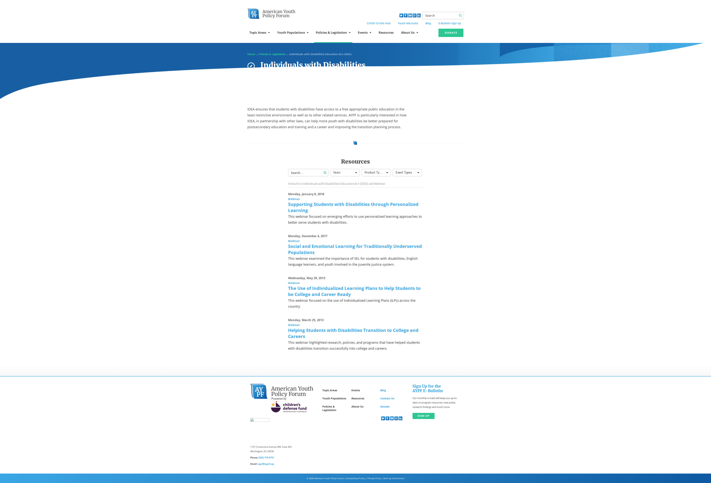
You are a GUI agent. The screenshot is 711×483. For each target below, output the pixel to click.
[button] (325, 173)
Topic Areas (257, 33)
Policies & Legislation (331, 33)
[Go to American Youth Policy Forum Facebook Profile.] (406, 15)
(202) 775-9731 (266, 457)
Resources (386, 33)
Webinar (294, 199)
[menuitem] (383, 418)
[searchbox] (308, 172)
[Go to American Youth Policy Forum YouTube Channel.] (410, 15)
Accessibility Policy (355, 478)
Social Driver (398, 478)
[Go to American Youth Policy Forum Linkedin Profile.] (419, 15)
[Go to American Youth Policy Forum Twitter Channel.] (401, 15)
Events (363, 33)
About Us (408, 33)
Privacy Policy (374, 478)
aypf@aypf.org (266, 463)
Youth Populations (291, 33)
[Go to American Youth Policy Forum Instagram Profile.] (414, 15)
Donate (451, 32)
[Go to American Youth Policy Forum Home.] (271, 12)
